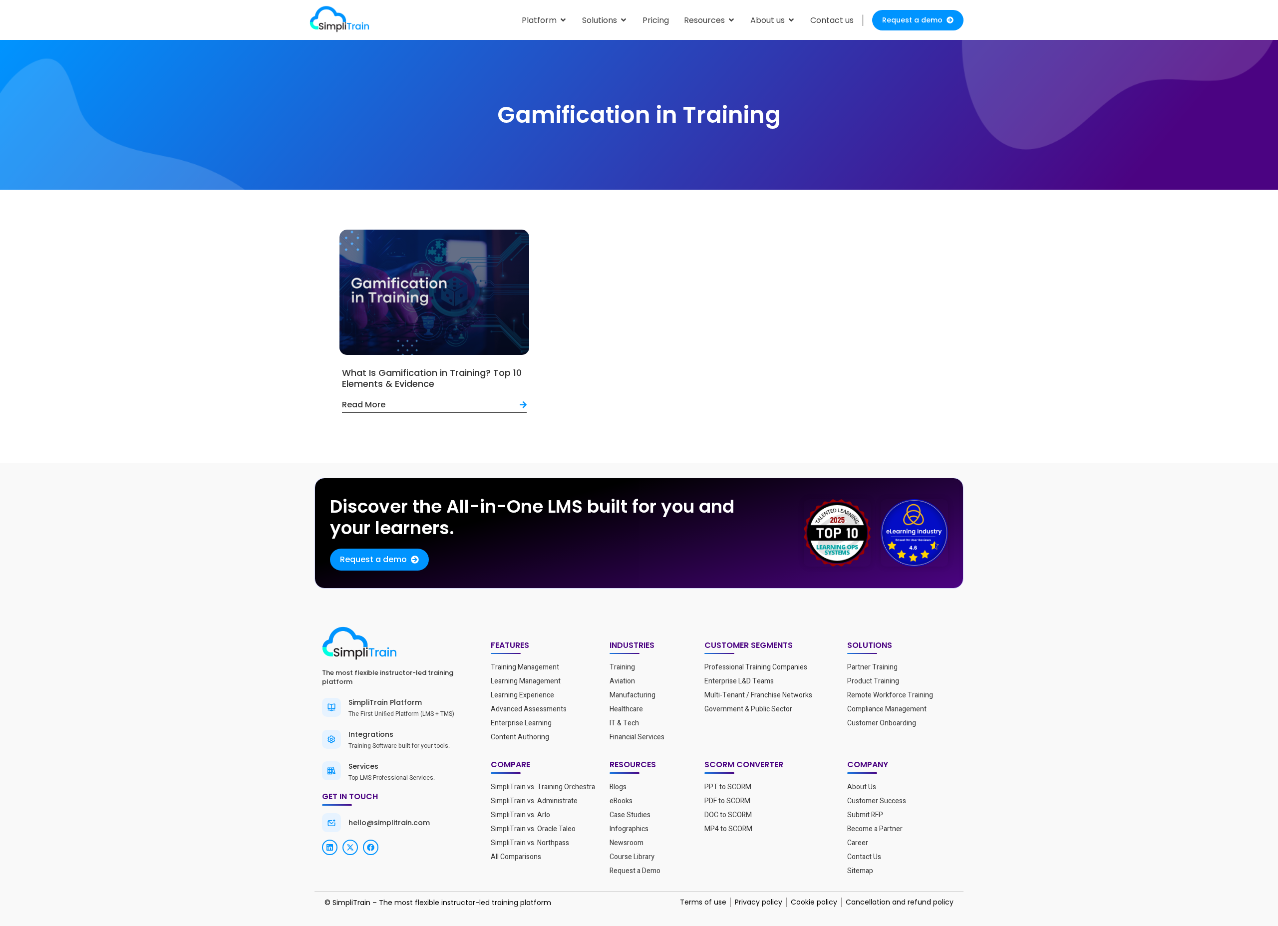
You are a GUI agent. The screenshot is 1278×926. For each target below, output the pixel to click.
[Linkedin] (329, 847)
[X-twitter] (350, 847)
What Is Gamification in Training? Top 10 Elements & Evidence (432, 378)
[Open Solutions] (624, 20)
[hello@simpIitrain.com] (331, 822)
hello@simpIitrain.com (389, 823)
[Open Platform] (563, 20)
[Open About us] (791, 20)
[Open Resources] (731, 20)
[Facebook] (370, 847)
